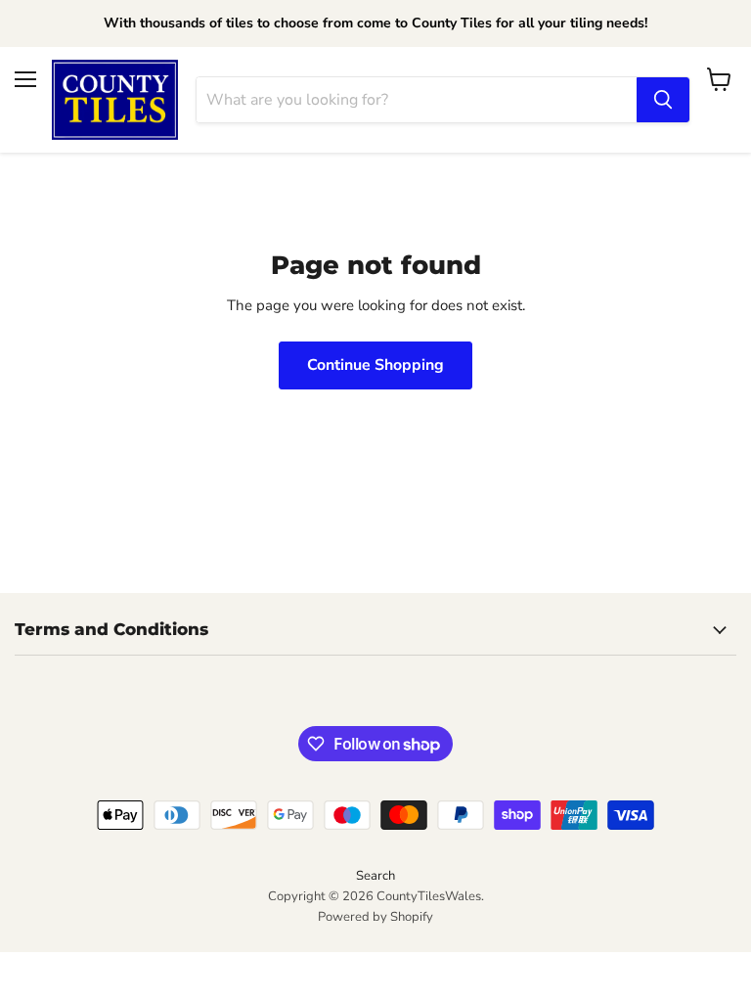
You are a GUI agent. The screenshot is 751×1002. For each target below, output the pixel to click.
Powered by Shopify (375, 917)
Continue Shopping (375, 365)
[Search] (663, 99)
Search (375, 876)
